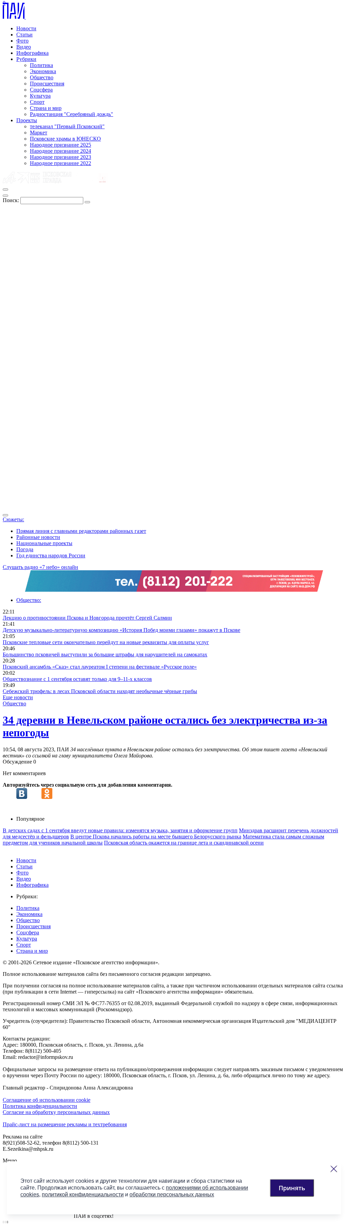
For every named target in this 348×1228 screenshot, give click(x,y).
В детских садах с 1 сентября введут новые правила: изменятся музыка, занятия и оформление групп (120, 830)
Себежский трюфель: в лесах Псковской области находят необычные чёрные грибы (100, 691)
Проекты (26, 120)
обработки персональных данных (171, 1194)
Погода (24, 549)
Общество (41, 77)
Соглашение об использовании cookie (46, 1100)
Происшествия (47, 83)
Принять (292, 1188)
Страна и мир (46, 108)
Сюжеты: (13, 519)
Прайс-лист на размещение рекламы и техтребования (65, 1124)
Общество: (28, 600)
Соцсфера (41, 90)
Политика (41, 65)
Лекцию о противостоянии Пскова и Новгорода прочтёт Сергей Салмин (87, 618)
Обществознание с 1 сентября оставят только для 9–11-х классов (77, 679)
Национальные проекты (44, 543)
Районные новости (38, 537)
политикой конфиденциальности (83, 1194)
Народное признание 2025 (60, 145)
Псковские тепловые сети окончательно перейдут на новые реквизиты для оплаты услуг (106, 642)
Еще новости (18, 697)
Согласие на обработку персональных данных (56, 1112)
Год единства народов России (50, 555)
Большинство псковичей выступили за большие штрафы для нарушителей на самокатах (105, 654)
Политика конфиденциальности (40, 1106)
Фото (22, 41)
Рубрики (26, 59)
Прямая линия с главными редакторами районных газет (81, 531)
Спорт (37, 102)
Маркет (38, 132)
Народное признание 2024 (60, 151)
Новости (26, 28)
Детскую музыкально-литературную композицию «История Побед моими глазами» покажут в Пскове (121, 630)
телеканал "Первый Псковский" (67, 126)
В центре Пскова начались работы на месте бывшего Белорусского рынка (155, 836)
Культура (40, 96)
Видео (23, 47)
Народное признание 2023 (60, 157)
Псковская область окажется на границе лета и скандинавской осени (184, 843)
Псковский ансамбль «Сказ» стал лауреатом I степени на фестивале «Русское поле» (100, 667)
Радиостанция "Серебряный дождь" (71, 114)
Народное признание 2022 (60, 163)
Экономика (43, 71)
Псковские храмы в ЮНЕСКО (65, 139)
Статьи (24, 34)
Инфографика (32, 53)
